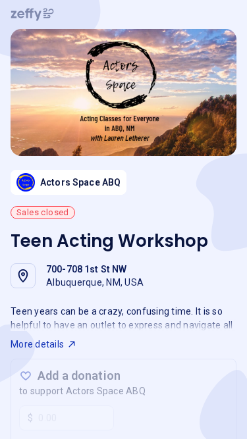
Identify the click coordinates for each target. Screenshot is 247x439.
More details (37, 344)
